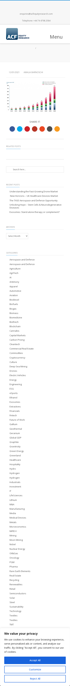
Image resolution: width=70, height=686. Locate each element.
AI (10, 277)
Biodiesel (14, 299)
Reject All (35, 678)
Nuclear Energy (17, 549)
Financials (15, 411)
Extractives (15, 406)
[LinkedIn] (46, 4)
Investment (15, 486)
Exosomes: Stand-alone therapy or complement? (35, 212)
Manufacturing (17, 508)
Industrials (15, 482)
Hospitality (15, 464)
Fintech (13, 415)
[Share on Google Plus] (34, 129)
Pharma (14, 566)
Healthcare (15, 460)
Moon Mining (16, 540)
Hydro (13, 468)
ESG (12, 388)
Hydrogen (15, 473)
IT (10, 491)
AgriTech (14, 273)
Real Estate (15, 575)
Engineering (16, 384)
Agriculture (15, 268)
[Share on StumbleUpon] (42, 129)
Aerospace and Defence (22, 259)
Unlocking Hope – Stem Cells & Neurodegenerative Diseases (36, 206)
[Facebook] (23, 4)
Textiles (14, 615)
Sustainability (16, 606)
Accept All (35, 660)
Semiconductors (18, 593)
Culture (13, 362)
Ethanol (13, 397)
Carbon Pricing (17, 339)
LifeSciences (16, 495)
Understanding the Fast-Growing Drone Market (34, 191)
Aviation (14, 295)
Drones (13, 371)
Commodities (16, 353)
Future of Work (17, 419)
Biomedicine (16, 317)
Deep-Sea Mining (18, 366)
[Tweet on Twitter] (19, 129)
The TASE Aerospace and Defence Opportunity (34, 200)
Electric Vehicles (18, 375)
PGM (12, 562)
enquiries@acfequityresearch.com (36, 13)
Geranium (15, 433)
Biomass (14, 313)
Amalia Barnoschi (33, 72)
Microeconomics (18, 526)
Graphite (14, 442)
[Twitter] (31, 4)
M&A (12, 504)
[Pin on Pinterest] (27, 129)
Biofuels (14, 304)
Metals (13, 522)
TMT (12, 624)
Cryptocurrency (17, 357)
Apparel (14, 286)
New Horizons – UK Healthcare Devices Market (34, 196)
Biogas (13, 308)
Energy (13, 380)
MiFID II (13, 531)
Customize (35, 669)
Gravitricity (15, 446)
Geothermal (16, 428)
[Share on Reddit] (49, 129)
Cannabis (14, 330)
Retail (12, 588)
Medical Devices (18, 517)
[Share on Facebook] (12, 129)
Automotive (15, 290)
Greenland (15, 455)
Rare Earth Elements (20, 571)
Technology (15, 611)
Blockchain (15, 326)
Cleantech (15, 344)
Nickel (13, 544)
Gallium (13, 424)
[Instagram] (38, 4)
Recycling (14, 580)
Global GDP (15, 437)
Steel (12, 602)
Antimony (14, 281)
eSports (14, 393)
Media (13, 513)
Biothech (14, 322)
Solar (12, 597)
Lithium (13, 500)
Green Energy (17, 451)
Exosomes (15, 402)
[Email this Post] (57, 129)
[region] (35, 657)
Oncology (14, 557)
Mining (13, 535)
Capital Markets (18, 335)
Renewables (16, 584)
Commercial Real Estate (22, 348)
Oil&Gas (14, 553)
